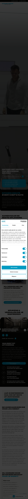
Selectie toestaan (14, 271)
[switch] (24, 253)
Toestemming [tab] (5, 225)
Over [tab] (23, 225)
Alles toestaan (14, 267)
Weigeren (14, 276)
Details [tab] (14, 225)
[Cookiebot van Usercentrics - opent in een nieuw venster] (20, 221)
